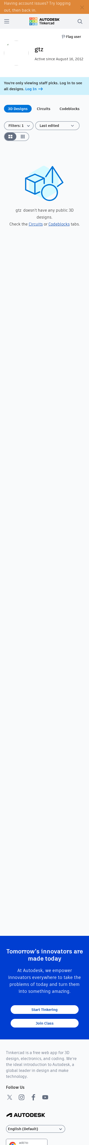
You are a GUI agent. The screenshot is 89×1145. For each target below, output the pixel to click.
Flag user (73, 36)
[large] (10, 137)
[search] (80, 21)
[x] (9, 1097)
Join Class (45, 1023)
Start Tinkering (44, 1009)
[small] (23, 137)
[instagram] (21, 1097)
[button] (57, 125)
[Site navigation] (6, 21)
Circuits (43, 108)
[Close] (82, 7)
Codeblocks (70, 108)
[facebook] (33, 1097)
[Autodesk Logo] (26, 1115)
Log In (31, 88)
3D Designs (18, 108)
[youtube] (45, 1097)
